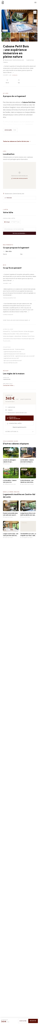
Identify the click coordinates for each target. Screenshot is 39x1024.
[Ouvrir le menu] (35, 2)
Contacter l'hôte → (9, 385)
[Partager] (34, 12)
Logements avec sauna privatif (11, 358)
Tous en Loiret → (7, 341)
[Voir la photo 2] (6, 37)
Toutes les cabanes (19, 349)
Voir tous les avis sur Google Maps (15, 320)
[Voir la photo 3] (15, 37)
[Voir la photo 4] (24, 37)
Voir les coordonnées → (19, 233)
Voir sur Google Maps (20, 178)
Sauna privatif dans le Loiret (10, 362)
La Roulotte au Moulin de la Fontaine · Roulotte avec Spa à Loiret (18, 338)
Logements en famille (9, 356)
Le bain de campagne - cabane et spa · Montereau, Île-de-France (18, 336)
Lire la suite (10, 130)
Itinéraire (9, 198)
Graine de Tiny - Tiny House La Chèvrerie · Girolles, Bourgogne (18, 331)
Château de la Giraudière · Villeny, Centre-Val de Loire (16, 334)
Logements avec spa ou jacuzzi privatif (24, 356)
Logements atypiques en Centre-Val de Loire (14, 354)
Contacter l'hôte (15, 423)
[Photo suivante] (35, 20)
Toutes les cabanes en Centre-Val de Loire (16, 141)
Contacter (23, 1021)
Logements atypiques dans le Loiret (12, 351)
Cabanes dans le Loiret (8, 349)
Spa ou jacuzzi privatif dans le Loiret (12, 360)
